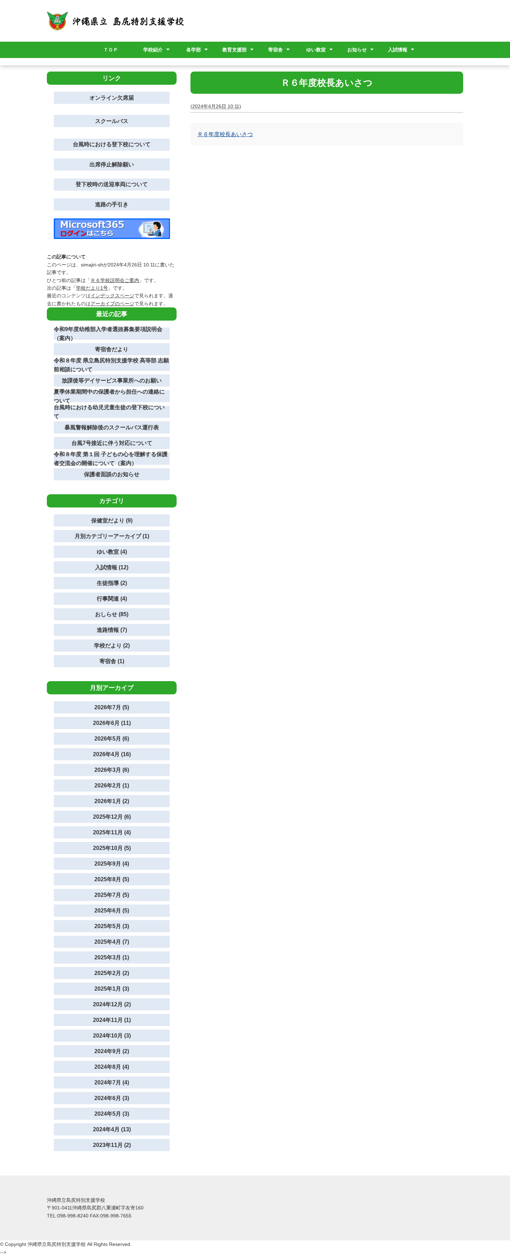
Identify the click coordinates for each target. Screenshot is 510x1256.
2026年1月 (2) (111, 801)
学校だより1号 (92, 288)
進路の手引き (111, 204)
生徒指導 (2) (112, 583)
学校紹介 (153, 49)
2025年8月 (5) (111, 879)
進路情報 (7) (112, 630)
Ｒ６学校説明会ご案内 (115, 280)
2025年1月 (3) (111, 989)
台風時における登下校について (112, 144)
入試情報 (397, 49)
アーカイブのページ (112, 303)
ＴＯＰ (110, 49)
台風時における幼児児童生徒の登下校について (109, 412)
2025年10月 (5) (112, 848)
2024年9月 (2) (111, 1051)
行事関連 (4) (112, 599)
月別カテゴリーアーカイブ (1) (112, 536)
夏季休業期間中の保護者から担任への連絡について (109, 396)
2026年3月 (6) (111, 770)
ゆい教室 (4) (112, 552)
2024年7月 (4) (111, 1082)
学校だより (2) (112, 645)
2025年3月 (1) (111, 957)
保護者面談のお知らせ (111, 474)
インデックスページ (112, 295)
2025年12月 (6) (112, 817)
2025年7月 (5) (111, 895)
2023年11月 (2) (112, 1145)
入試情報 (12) (111, 567)
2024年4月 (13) (112, 1129)
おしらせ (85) (111, 614)
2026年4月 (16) (112, 754)
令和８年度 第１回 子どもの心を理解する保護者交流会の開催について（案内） (111, 459)
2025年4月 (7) (111, 942)
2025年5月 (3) (111, 926)
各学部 (193, 49)
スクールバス (111, 121)
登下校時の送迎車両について (112, 184)
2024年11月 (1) (112, 1020)
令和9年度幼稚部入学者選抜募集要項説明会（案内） (108, 334)
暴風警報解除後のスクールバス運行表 (112, 427)
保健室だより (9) (112, 520)
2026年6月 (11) (112, 723)
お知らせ (357, 49)
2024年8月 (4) (111, 1067)
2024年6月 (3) (111, 1098)
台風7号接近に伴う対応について (111, 443)
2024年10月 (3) (112, 1036)
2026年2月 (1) (111, 785)
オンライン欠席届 (112, 98)
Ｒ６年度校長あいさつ (225, 134)
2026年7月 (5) (111, 707)
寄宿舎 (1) (112, 661)
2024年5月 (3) (111, 1114)
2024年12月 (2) (112, 1004)
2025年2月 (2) (111, 973)
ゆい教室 (316, 49)
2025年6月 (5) (111, 911)
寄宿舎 (275, 49)
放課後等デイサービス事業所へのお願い (112, 380)
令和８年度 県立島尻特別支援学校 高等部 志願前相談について (111, 365)
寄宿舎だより (111, 349)
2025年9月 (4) (111, 864)
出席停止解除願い (112, 164)
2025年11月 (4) (112, 832)
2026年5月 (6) (111, 739)
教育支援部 (234, 49)
